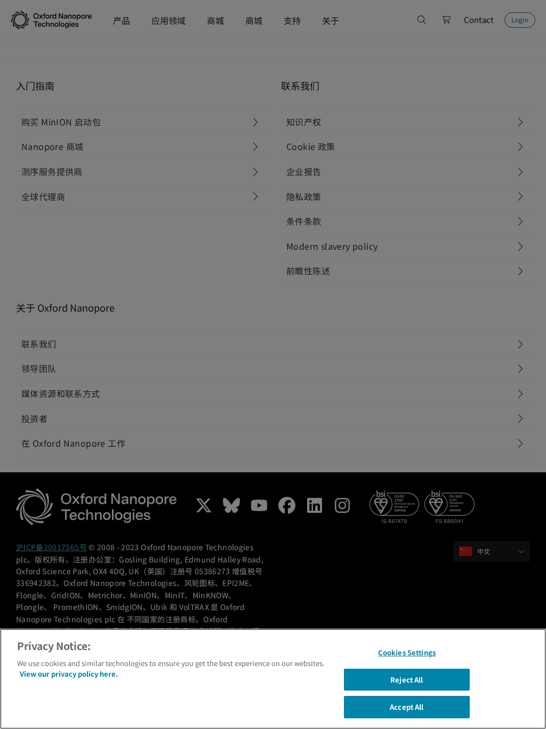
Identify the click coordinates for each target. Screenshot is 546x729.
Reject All (406, 680)
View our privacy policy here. (69, 674)
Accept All (406, 707)
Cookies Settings (407, 652)
